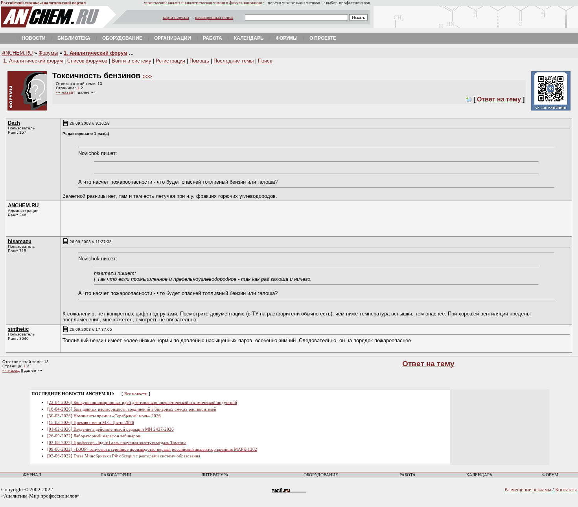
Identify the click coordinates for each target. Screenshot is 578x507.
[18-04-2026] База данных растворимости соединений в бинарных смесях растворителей (131, 409)
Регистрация (170, 61)
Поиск (265, 61)
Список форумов (87, 61)
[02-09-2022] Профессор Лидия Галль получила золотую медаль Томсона (116, 443)
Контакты (566, 489)
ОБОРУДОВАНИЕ (321, 475)
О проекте (322, 38)
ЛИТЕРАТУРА (214, 475)
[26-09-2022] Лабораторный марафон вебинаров (93, 436)
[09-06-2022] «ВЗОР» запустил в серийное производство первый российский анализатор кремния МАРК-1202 (152, 449)
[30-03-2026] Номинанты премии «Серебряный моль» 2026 (104, 416)
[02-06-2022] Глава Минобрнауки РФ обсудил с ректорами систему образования (123, 456)
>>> (147, 76)
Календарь (249, 38)
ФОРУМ (550, 475)
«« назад (64, 92)
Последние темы (234, 61)
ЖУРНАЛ (31, 475)
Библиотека (73, 38)
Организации (172, 38)
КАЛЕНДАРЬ (479, 475)
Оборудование (122, 38)
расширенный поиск (214, 17)
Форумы (287, 38)
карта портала (176, 17)
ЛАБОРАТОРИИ (116, 475)
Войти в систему (131, 61)
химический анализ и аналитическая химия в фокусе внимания (203, 3)
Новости (34, 38)
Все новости (135, 394)
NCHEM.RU (17, 53)
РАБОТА (407, 475)
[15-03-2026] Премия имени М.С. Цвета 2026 (90, 422)
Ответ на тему (499, 99)
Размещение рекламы (527, 489)
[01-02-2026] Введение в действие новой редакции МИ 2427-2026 (110, 429)
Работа (212, 38)
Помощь (199, 61)
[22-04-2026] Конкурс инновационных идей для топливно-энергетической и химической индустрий (142, 402)
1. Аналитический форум (95, 53)
